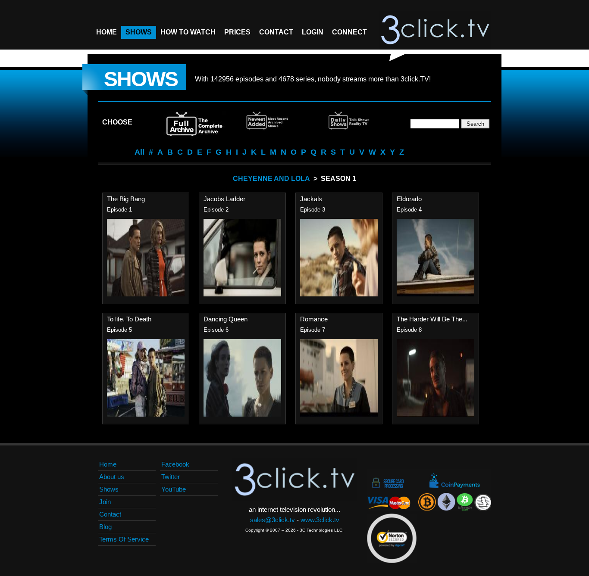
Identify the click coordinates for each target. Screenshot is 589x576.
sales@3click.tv (272, 519)
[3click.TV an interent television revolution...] (435, 30)
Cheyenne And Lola (271, 178)
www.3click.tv (320, 519)
